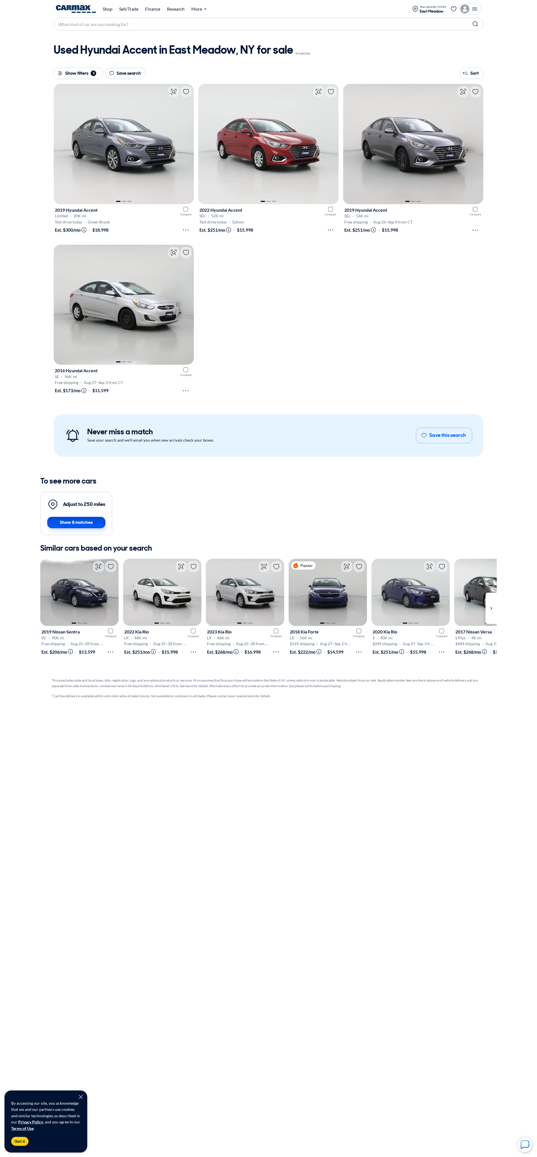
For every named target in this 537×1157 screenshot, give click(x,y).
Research (176, 9)
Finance (152, 9)
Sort (474, 73)
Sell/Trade (128, 9)
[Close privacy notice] (81, 1097)
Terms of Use (22, 1128)
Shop (107, 9)
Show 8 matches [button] (76, 522)
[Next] (187, 144)
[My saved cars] (453, 9)
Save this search (447, 435)
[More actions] (186, 230)
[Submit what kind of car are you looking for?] (475, 24)
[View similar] (173, 91)
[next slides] (491, 608)
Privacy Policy (30, 1122)
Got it (20, 1141)
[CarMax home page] (76, 9)
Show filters (80, 73)
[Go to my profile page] (470, 9)
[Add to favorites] (186, 91)
